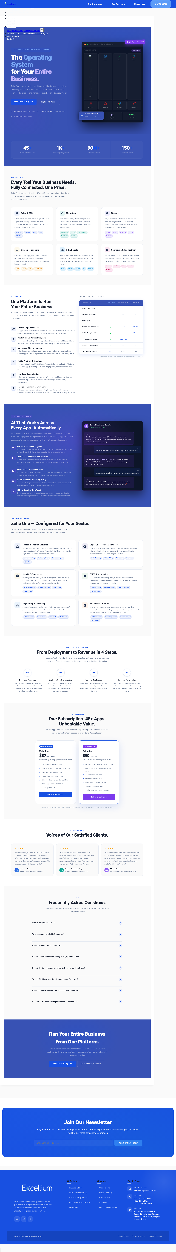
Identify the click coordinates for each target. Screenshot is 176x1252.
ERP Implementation (108, 1207)
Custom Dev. (104, 1197)
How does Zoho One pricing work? (76, 945)
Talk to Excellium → (99, 797)
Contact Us (161, 4)
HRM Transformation (78, 1193)
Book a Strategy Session (91, 1064)
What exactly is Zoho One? (76, 923)
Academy (103, 1202)
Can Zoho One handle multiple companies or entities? (76, 1002)
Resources (139, 4)
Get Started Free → (55, 794)
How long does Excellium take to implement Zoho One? (76, 990)
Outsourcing (104, 1188)
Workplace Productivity (79, 1202)
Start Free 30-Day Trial (23, 101)
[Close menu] (0, 1250)
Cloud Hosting (105, 1193)
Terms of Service (138, 1236)
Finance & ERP (75, 1188)
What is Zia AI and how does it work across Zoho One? (76, 979)
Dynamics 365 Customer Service (19, 15)
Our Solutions (95, 4)
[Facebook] (30, 1219)
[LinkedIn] (17, 1219)
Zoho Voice (11, 27)
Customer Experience (78, 1197)
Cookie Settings (155, 1236)
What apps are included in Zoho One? (76, 934)
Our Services (118, 4)
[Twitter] (23, 1219)
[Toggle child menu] (42, 30)
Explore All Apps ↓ (49, 102)
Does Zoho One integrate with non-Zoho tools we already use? (76, 968)
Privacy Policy (123, 1236)
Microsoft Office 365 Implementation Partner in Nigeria (27, 33)
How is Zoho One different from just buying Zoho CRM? (76, 956)
